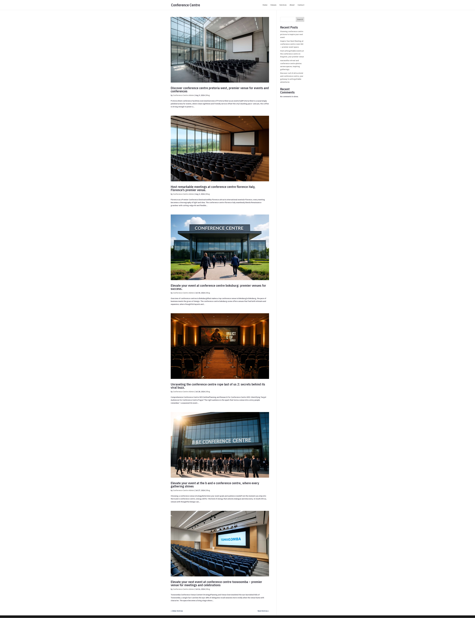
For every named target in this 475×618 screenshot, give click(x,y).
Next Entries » (263, 611)
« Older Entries (177, 611)
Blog (208, 95)
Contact (301, 5)
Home (265, 5)
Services (282, 5)
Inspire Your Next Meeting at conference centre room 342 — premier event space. (291, 44)
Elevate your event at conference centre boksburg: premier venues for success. (218, 287)
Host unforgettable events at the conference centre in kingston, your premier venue (292, 54)
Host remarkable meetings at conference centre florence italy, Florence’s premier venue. (213, 188)
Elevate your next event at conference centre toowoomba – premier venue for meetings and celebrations (216, 583)
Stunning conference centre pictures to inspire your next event (291, 34)
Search (300, 19)
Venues (273, 5)
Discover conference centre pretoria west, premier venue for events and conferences (220, 89)
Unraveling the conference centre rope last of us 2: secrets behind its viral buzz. (218, 386)
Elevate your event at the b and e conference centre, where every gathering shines (215, 484)
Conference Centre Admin (183, 95)
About (292, 5)
